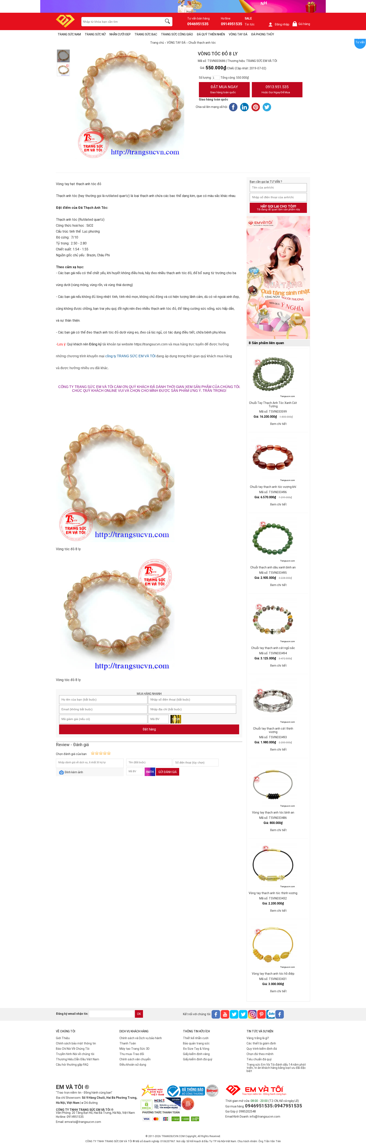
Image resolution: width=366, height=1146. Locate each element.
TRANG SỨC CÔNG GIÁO (177, 34)
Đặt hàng (149, 729)
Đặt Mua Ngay (224, 89)
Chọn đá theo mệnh (260, 1054)
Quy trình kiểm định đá (262, 1048)
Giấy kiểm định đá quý (197, 1059)
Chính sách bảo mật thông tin (76, 1043)
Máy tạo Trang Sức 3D (134, 1048)
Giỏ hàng (302, 24)
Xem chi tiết (278, 424)
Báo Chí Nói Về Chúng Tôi (72, 1048)
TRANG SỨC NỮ (95, 34)
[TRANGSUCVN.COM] (65, 26)
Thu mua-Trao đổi (131, 1054)
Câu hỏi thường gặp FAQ (72, 1064)
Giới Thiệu (63, 1038)
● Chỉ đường (89, 1102)
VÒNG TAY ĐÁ (238, 34)
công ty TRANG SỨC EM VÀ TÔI (130, 356)
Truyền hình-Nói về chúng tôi (75, 1054)
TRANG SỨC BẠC (145, 34)
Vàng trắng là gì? (258, 1038)
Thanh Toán (127, 1043)
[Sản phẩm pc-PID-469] (278, 277)
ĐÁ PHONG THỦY (262, 34)
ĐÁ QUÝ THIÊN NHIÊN (211, 34)
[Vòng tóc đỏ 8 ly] (63, 56)
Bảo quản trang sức (196, 1043)
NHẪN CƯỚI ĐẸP (120, 34)
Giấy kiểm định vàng (196, 1054)
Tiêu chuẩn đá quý (259, 1059)
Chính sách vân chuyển (135, 1059)
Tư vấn (360, 42)
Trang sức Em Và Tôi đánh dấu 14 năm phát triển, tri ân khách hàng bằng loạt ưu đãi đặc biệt (276, 1068)
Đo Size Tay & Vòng (196, 1048)
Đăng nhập (282, 24)
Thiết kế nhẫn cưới (195, 1038)
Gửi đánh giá (167, 772)
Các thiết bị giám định (261, 1043)
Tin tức (250, 24)
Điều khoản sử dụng (132, 1064)
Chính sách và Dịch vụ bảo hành (140, 1038)
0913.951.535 (276, 89)
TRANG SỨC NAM (69, 34)
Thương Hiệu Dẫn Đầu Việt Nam (77, 1059)
